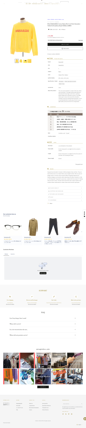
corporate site (32, 405)
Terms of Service (45, 409)
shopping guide (19, 403)
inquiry (30, 409)
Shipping (54, 37)
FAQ (17, 409)
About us (31, 403)
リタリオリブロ (41, 420)
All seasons (61, 81)
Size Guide (18, 405)
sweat (62, 19)
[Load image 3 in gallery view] (25, 61)
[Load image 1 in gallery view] (17, 61)
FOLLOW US (43, 386)
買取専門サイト (6, 404)
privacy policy (45, 403)
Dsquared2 (61, 62)
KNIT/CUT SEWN (58, 19)
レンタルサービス (19, 407)
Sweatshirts (61, 65)
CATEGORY (52, 19)
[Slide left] (4, 4)
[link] (11, 360)
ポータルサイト (6, 403)
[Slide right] (82, 4)
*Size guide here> (79, 164)
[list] (43, 300)
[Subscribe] (82, 403)
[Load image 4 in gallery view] (29, 61)
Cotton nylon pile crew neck (70, 81)
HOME (49, 19)
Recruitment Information (34, 407)
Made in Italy (61, 83)
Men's (60, 71)
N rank (67, 133)
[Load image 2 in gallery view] (21, 61)
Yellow (60, 75)
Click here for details (10, 304)
